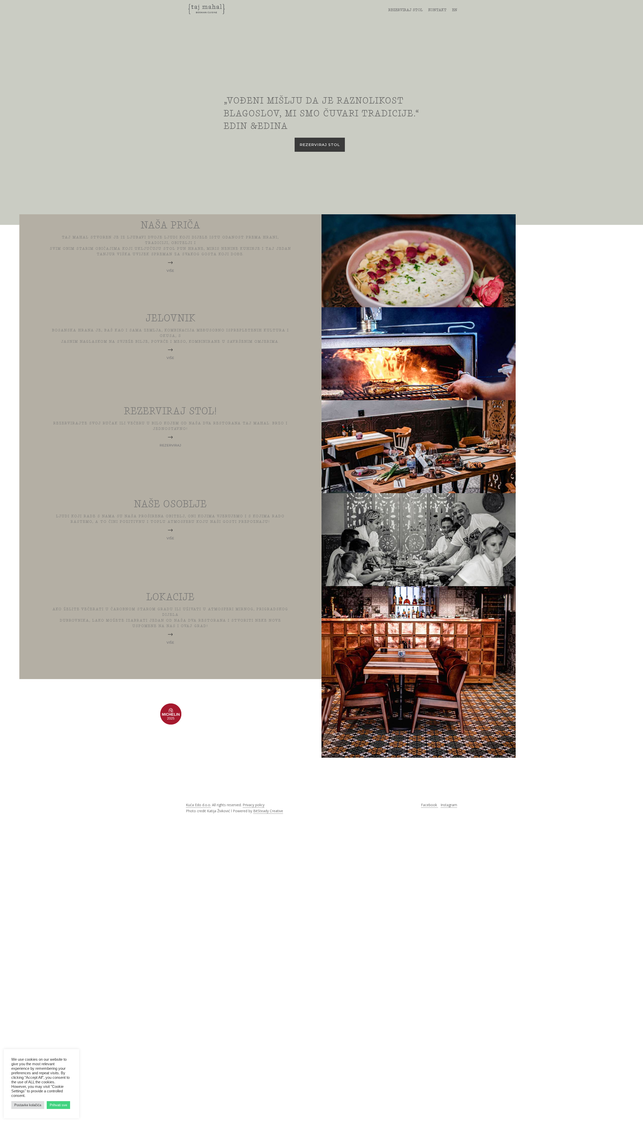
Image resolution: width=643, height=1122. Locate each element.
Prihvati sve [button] (58, 1105)
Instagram (449, 804)
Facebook (429, 804)
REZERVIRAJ (170, 445)
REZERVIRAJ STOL (405, 10)
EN (454, 10)
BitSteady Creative (268, 810)
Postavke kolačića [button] (27, 1105)
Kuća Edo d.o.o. (198, 804)
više (170, 271)
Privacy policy (253, 804)
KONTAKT (437, 10)
